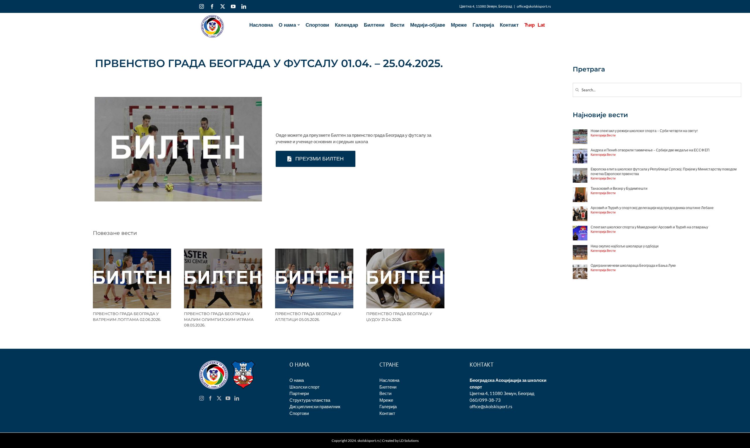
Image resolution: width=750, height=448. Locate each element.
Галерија (388, 406)
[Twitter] (219, 398)
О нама (296, 380)
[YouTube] (228, 398)
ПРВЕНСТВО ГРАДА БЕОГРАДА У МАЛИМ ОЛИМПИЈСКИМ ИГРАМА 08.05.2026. (219, 319)
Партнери (299, 393)
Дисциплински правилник (314, 406)
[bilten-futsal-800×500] (178, 99)
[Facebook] (210, 398)
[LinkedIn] (236, 398)
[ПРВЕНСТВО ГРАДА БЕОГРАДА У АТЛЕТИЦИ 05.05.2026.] (314, 251)
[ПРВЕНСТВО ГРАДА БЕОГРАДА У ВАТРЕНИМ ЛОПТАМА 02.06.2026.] (132, 251)
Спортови (299, 413)
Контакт (387, 413)
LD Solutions (409, 440)
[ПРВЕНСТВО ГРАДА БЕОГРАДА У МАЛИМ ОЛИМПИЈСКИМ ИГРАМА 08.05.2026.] (223, 251)
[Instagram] (201, 398)
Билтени (387, 386)
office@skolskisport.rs (534, 6)
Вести (385, 393)
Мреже (386, 400)
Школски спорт (304, 386)
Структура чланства (309, 400)
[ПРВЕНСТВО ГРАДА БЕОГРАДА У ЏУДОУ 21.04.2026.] (405, 251)
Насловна (389, 380)
